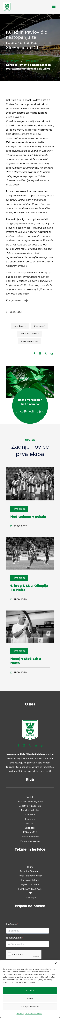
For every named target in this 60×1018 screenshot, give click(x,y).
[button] (55, 963)
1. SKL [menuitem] (30, 893)
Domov (14, 61)
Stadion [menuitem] (30, 824)
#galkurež (39, 326)
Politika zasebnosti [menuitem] (30, 837)
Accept (30, 990)
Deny (30, 999)
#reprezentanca (29, 341)
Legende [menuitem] (30, 819)
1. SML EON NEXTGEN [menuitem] (30, 889)
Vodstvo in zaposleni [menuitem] (30, 806)
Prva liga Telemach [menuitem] (30, 871)
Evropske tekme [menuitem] (30, 880)
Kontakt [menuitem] (30, 797)
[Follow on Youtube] (51, 353)
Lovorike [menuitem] (30, 815)
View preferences (30, 1007)
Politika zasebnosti (33, 1013)
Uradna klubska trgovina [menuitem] (30, 802)
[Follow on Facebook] (34, 353)
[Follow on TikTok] (41, 745)
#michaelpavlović (29, 334)
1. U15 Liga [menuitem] (30, 898)
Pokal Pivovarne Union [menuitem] (30, 876)
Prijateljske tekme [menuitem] (30, 885)
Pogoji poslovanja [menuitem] (30, 841)
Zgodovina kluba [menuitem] (30, 810)
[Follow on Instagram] (40, 353)
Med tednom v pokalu (28, 516)
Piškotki (20, 1013)
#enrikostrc (20, 326)
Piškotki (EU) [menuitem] (30, 832)
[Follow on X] (46, 353)
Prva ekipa (31, 61)
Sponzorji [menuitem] (30, 828)
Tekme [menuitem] (30, 867)
